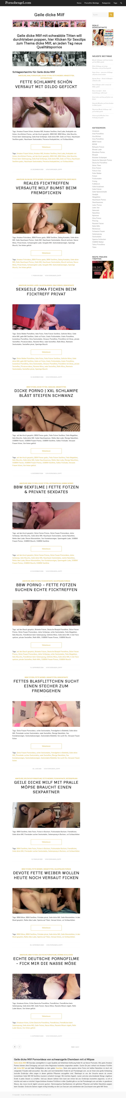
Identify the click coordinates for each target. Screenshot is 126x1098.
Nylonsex (95, 215)
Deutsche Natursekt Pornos (102, 160)
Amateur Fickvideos (24, 259)
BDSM (94, 144)
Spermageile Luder (64, 560)
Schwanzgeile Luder (34, 265)
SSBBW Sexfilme (49, 463)
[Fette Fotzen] (46, 613)
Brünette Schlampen (99, 157)
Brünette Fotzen (40, 651)
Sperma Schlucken (65, 955)
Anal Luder (61, 153)
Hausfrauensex (45, 285)
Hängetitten (61, 179)
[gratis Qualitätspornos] (46, 418)
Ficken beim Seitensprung (21, 159)
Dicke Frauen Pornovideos (59, 555)
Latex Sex (96, 208)
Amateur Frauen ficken (25, 153)
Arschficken (96, 136)
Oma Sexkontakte (35, 364)
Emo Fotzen (96, 168)
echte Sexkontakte (57, 654)
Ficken (94, 176)
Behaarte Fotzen (98, 147)
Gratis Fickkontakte (53, 361)
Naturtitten (96, 213)
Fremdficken (72, 848)
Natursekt (95, 210)
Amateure (22, 75)
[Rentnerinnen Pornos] (46, 317)
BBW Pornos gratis (39, 259)
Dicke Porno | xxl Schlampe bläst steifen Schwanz (46, 393)
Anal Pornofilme (34, 75)
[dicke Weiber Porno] (46, 515)
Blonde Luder (32, 285)
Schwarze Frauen (98, 231)
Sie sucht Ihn (62, 758)
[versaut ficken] (46, 901)
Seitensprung (46, 78)
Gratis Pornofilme (67, 361)
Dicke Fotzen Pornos (41, 555)
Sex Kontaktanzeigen (49, 560)
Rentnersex (96, 229)
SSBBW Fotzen (18, 463)
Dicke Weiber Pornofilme (25, 358)
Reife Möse (61, 366)
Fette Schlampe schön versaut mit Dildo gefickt (46, 84)
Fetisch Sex (96, 171)
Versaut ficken (56, 937)
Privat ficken (21, 265)
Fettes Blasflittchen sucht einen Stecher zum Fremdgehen (46, 686)
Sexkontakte (68, 285)
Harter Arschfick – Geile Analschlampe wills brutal (99, 92)
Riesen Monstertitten (33, 560)
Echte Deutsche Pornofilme (39, 1023)
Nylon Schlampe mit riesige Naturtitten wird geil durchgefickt (101, 67)
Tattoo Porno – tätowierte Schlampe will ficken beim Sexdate (102, 73)
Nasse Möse (49, 1025)
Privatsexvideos (26, 366)
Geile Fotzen (39, 1025)
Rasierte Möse (38, 366)
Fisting (94, 181)
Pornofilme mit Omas (65, 364)
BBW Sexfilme (52, 259)
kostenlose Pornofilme (20, 364)
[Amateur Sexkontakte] (18, 3)
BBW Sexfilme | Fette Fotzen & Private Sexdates (46, 489)
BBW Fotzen (31, 387)
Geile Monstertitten (68, 934)
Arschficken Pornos (25, 156)
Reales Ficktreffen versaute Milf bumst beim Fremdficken (46, 188)
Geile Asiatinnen (98, 187)
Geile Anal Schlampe (39, 159)
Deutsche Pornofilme (33, 778)
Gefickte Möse (66, 358)
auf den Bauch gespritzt (25, 651)
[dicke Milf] (46, 815)
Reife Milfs (71, 179)
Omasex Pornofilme (50, 364)
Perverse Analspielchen (51, 161)
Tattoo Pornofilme (98, 244)
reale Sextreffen (50, 366)
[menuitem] (79, 3)
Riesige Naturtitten (71, 460)
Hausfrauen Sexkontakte (33, 161)
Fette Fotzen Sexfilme (52, 358)
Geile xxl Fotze (65, 159)
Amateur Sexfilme (50, 153)
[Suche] (121, 3)
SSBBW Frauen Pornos (33, 463)
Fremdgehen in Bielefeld (59, 753)
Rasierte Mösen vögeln (63, 1025)
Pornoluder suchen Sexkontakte (27, 755)
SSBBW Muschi (29, 563)
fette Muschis (72, 156)
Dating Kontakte (64, 259)
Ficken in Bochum (43, 848)
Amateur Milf (38, 153)
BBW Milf (53, 156)
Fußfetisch (96, 184)
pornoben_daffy (55, 169)
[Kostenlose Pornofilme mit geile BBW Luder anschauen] (46, 112)
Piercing (95, 221)
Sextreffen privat (28, 369)
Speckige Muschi (41, 369)
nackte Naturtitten (68, 558)
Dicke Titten (46, 75)
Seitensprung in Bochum (57, 851)
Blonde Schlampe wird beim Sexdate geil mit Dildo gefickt (102, 61)
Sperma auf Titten (43, 937)
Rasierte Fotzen (98, 223)
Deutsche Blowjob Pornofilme (57, 651)
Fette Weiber (38, 179)
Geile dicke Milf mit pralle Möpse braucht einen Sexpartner (46, 787)
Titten (94, 247)
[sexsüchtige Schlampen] (46, 218)
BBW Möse (62, 156)
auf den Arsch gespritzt (41, 156)
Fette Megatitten (72, 457)
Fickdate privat (42, 934)
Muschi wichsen (67, 262)
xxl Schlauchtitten (66, 161)
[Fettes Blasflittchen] (46, 714)
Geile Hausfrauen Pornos (25, 262)
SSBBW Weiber (67, 483)
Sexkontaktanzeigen (60, 265)
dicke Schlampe (44, 654)
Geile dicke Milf (53, 159)
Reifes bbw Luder (58, 460)
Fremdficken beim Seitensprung (34, 657)
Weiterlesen (46, 147)
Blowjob (28, 179)
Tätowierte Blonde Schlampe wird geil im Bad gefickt (101, 110)
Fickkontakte (49, 179)
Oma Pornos (58, 285)
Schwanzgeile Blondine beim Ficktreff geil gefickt (100, 116)
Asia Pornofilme (98, 139)
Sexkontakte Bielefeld (48, 758)
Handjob (51, 387)
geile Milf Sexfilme (26, 361)
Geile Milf (38, 262)
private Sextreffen (25, 659)
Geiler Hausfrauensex (43, 460)
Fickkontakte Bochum (59, 848)
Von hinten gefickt (25, 267)
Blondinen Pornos (98, 152)
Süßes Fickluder (62, 463)
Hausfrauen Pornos (61, 581)
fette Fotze (39, 358)
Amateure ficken (22, 1023)
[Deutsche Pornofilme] (46, 986)
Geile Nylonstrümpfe (99, 192)
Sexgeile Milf (47, 265)
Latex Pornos (97, 205)
